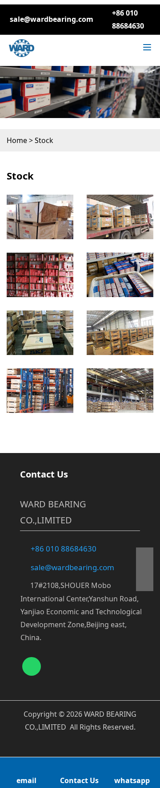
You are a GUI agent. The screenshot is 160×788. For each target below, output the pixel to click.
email (26, 780)
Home (17, 140)
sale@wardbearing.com (51, 19)
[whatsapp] (31, 666)
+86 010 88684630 (63, 548)
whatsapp (132, 780)
